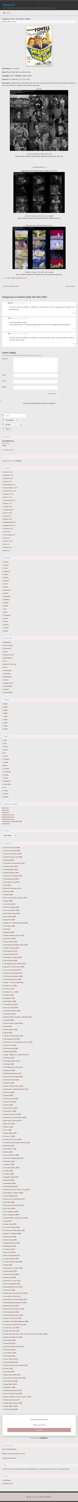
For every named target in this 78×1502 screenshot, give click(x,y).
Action (6, 472)
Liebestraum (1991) (9, 1070)
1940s (8, 278)
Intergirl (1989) (8, 901)
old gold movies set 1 (8, 819)
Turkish (6, 628)
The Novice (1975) (9, 1249)
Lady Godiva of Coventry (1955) (13, 1268)
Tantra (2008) (8, 1026)
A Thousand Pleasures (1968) (12, 979)
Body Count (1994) (9, 1208)
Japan (6, 756)
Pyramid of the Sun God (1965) (13, 857)
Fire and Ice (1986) (9, 1290)
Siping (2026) (8, 1221)
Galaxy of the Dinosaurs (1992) (13, 1337)
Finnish (6, 593)
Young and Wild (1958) (10, 941)
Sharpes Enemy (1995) (10, 866)
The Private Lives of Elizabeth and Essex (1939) (18, 1042)
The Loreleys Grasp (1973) (12, 882)
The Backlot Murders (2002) (12, 1011)
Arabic (6, 606)
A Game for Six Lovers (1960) (12, 1139)
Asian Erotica (8, 484)
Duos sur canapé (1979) (11, 1007)
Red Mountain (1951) (10, 1246)
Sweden (6, 762)
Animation (7, 478)
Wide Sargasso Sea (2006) (12, 913)
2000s (6, 707)
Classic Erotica (8, 488)
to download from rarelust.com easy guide (42, 403)
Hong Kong (7, 772)
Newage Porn (8, 525)
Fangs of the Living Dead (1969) (13, 1076)
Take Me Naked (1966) (10, 960)
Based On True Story (10, 664)
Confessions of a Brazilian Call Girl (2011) (16, 1089)
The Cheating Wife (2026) (11, 1312)
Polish (6, 621)
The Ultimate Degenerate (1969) (13, 976)
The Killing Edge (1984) (11, 1381)
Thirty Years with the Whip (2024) (13, 1205)
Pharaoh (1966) (8, 894)
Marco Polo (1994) (9, 1124)
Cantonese (7, 596)
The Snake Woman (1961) (11, 1080)
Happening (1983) (9, 932)
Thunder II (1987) (9, 1174)
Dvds (5, 667)
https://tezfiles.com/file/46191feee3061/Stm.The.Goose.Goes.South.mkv (39, 274)
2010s (6, 704)
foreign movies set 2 (8, 817)
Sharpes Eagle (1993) (10, 1051)
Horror (6, 513)
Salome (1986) (8, 1152)
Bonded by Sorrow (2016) (11, 1306)
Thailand (6, 759)
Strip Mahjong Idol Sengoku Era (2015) (15, 1302)
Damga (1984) (8, 1265)
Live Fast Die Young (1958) (12, 847)
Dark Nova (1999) (9, 1092)
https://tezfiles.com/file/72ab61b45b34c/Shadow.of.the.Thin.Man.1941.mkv (39, 156)
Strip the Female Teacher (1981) (13, 1023)
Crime (5, 497)
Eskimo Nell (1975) (9, 1343)
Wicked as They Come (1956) (12, 1318)
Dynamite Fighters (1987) (11, 872)
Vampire (6, 689)
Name (4, 375)
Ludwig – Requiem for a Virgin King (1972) (16, 1054)
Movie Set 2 (5, 810)
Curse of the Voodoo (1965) (12, 850)
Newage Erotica (8, 522)
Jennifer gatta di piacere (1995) (13, 1403)
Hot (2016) (7, 929)
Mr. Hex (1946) (8, 1368)
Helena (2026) (8, 1032)
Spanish (6, 565)
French (6, 568)
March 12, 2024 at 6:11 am (22, 303)
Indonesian (7, 590)
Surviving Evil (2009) (10, 1111)
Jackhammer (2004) (10, 1183)
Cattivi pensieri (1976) (10, 1271)
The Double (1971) (9, 1058)
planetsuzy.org (8, 1483)
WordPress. (48, 1497)
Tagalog (6, 602)
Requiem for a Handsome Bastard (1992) (16, 923)
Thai (5, 609)
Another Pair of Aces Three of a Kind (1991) (17, 1189)
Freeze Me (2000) (9, 1083)
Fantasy (6, 506)
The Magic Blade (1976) (11, 869)
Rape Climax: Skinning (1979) (12, 1120)
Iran (5, 787)
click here (18, 461)
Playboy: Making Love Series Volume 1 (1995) (17, 1397)
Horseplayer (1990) (9, 998)
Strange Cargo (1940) (10, 1224)
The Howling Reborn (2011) (12, 1061)
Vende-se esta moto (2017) (12, 1400)
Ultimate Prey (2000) (10, 1102)
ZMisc (6, 550)
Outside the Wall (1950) (11, 1409)
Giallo (5, 651)
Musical (6, 680)
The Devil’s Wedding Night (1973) (14, 1158)
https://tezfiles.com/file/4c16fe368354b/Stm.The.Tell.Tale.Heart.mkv (39, 218)
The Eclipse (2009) (9, 926)
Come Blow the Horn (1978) (12, 1296)
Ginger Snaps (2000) (10, 1236)
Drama (14, 22)
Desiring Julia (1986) (10, 1277)
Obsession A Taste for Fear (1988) (14, 967)
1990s (6, 710)
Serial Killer (7, 673)
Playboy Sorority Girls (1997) (12, 1114)
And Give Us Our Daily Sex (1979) (14, 1309)
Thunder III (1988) (9, 1164)
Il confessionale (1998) (10, 1029)
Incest (6, 516)
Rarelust (9, 5)
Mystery (6, 519)
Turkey (6, 790)
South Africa (7, 784)
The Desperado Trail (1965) (12, 1039)
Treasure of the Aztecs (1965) (12, 854)
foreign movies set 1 (8, 815)
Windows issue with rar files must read (13, 1453)
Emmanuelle (7, 670)
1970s (6, 716)
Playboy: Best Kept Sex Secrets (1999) (15, 1293)
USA (25, 278)
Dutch (5, 612)
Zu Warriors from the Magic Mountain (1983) (17, 1142)
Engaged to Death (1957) (11, 1177)
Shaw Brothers (8, 692)
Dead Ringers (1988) (10, 1001)
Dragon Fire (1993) (9, 920)
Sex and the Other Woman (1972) (14, 1346)
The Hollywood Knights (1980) (13, 957)
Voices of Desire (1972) (11, 1359)
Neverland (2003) (9, 1020)
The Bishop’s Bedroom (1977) (12, 1073)
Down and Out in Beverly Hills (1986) (15, 1378)
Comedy (6, 494)
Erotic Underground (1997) (11, 1215)
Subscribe (39, 1430)
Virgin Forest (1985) (10, 1014)
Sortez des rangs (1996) (11, 1048)
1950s (6, 723)
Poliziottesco (8, 648)
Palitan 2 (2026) (8, 1127)
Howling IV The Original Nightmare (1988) (16, 1321)
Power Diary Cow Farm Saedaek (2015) (15, 1299)
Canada (6, 775)
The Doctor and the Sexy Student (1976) (16, 1365)
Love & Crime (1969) (10, 1045)
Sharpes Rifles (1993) (10, 1133)
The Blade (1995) (9, 1064)
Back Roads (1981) (9, 1356)
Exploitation (7, 642)
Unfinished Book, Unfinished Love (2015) (16, 1218)
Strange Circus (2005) (10, 985)
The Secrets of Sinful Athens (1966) (14, 1230)
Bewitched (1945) (9, 1180)
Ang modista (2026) (9, 938)
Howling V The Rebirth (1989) (12, 1233)
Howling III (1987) (9, 1145)
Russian (6, 624)
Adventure (7, 475)
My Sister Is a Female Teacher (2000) (15, 1117)
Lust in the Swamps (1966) (12, 1227)
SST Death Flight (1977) (11, 1186)
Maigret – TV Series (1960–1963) (13, 982)
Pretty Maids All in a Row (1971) (13, 1067)
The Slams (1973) (9, 989)
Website (4, 387)
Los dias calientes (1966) (11, 1258)
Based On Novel (9, 655)
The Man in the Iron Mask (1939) (13, 1036)
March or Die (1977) (10, 1252)
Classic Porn (7, 491)
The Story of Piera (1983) (11, 1274)
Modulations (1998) (9, 1387)
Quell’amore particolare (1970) (13, 1390)
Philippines (7, 781)
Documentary (8, 500)
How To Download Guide (9, 1449)
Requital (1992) (8, 1105)
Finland (6, 793)
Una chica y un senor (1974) (12, 1280)
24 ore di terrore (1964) (10, 1108)
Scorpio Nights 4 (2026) (11, 1406)
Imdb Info (15, 79)
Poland (6, 797)
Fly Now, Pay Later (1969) (11, 1327)
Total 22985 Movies (8, 441)
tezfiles (4, 445)
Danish (6, 587)
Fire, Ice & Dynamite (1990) (12, 1284)
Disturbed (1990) (9, 995)
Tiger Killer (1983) (9, 1371)
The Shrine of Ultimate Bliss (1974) (14, 863)
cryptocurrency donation (9, 1458)
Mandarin (6, 599)
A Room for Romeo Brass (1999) (13, 1086)
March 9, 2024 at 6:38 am (19, 333)
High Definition (19, 278)
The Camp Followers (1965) (11, 286)
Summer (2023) (70, 286)
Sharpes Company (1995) (11, 948)
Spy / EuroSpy (8, 645)
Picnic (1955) (8, 1130)
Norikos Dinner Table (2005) (12, 1375)
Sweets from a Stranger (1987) (13, 973)
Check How (26, 403)
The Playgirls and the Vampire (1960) (15, 963)
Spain (5, 750)
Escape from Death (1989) (11, 1331)
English (13, 278)
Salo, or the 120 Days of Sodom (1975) (15, 898)
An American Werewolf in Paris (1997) (15, 1324)
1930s (6, 729)
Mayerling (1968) (9, 860)
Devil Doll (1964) (9, 891)
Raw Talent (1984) (9, 1202)
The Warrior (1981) (9, 1161)
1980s (6, 713)
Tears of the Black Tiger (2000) (13, 1393)
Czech (6, 618)
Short (5, 538)
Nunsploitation (8, 686)
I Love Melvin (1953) (10, 1353)
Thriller (6, 541)
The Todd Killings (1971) (11, 1362)
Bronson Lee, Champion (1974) (13, 876)
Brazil (5, 765)
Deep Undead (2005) (10, 916)
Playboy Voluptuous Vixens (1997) (14, 935)
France (6, 746)
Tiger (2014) (7, 885)
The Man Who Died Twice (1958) (13, 1315)
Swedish (6, 580)
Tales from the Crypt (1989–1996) (12, 821)
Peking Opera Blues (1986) (12, 1243)
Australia (6, 768)
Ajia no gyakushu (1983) (11, 1211)
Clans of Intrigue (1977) (11, 954)
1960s (6, 719)
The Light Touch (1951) (10, 1004)
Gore (5, 661)
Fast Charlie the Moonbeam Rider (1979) (16, 945)
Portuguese (7, 615)
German (6, 577)
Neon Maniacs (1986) (10, 1149)
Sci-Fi (5, 531)
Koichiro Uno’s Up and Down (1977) (14, 1199)
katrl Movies (7, 1480)
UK (5, 753)
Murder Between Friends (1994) (13, 1287)
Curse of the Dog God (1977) (12, 970)
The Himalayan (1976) (10, 951)
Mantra (41, 1497)
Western (6, 547)
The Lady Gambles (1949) (11, 1167)
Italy (5, 743)
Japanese (7, 571)
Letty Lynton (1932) (9, 904)
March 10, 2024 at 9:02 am (20, 318)
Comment (5, 360)
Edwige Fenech (8, 683)
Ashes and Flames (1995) (11, 1155)
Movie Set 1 (5, 808)
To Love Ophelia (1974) (11, 1196)
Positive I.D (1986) (9, 1136)
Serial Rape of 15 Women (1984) (13, 1193)
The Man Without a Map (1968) (13, 1262)
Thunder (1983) (8, 1171)
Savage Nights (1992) (10, 1384)
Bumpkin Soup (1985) (10, 1240)
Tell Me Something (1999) (11, 907)
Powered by (34, 1438)
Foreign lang (7, 510)
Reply (74, 313)
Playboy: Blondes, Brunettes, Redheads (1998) (18, 1017)
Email (4, 381)
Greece (6, 778)
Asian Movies (6, 823)
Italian (6, 574)
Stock (9, 318)
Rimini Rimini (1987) (10, 1340)
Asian (5, 481)
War (5, 544)
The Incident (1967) (9, 1349)
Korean (6, 631)
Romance (7, 528)
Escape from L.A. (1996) (11, 992)
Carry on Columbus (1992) (11, 910)
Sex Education (8, 535)
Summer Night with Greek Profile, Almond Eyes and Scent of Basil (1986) (25, 1334)
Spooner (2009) (8, 1095)
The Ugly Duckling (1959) (11, 879)
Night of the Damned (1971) (12, 1255)
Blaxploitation (8, 677)
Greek (6, 584)
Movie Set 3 (5, 812)
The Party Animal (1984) (11, 1098)
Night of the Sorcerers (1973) (12, 888)
